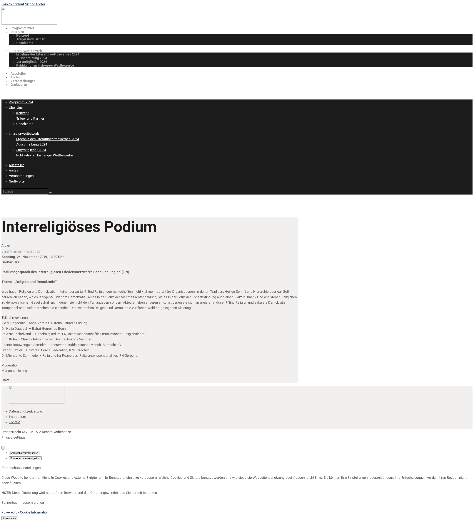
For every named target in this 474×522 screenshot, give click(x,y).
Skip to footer (35, 4)
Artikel (5, 245)
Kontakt (14, 422)
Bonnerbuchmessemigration (25, 458)
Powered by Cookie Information (25, 512)
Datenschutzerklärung (25, 411)
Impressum (17, 417)
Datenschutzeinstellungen (24, 453)
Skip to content (12, 4)
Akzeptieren (9, 518)
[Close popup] (2, 448)
